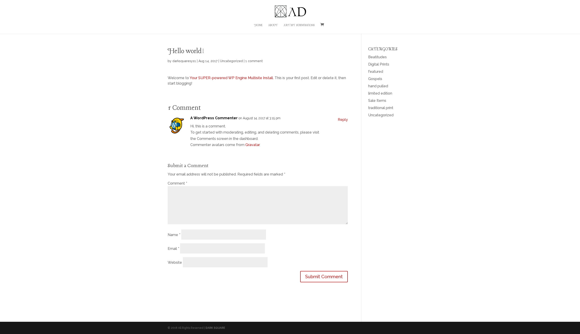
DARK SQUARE (215, 327)
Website (175, 262)
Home (258, 25)
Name (174, 235)
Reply (343, 119)
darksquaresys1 (184, 61)
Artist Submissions (299, 25)
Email (173, 248)
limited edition (380, 93)
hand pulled (378, 86)
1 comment (254, 61)
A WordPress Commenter (214, 118)
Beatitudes (377, 57)
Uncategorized (231, 61)
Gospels (375, 79)
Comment (177, 183)
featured (375, 71)
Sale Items (377, 100)
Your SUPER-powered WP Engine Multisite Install (231, 78)
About (273, 25)
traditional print (380, 108)
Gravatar (252, 145)
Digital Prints (378, 64)
